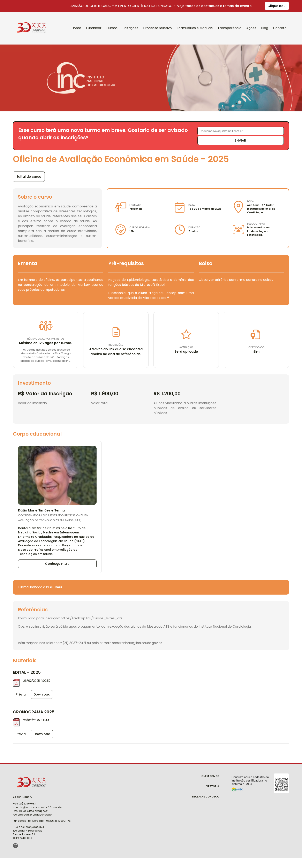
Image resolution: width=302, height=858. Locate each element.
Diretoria (212, 786)
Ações (251, 28)
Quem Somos (210, 776)
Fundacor (29, 22)
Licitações (130, 28)
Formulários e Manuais (195, 28)
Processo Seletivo (157, 28)
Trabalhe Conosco (205, 796)
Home (76, 28)
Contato (280, 28)
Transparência (229, 28)
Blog (264, 28)
